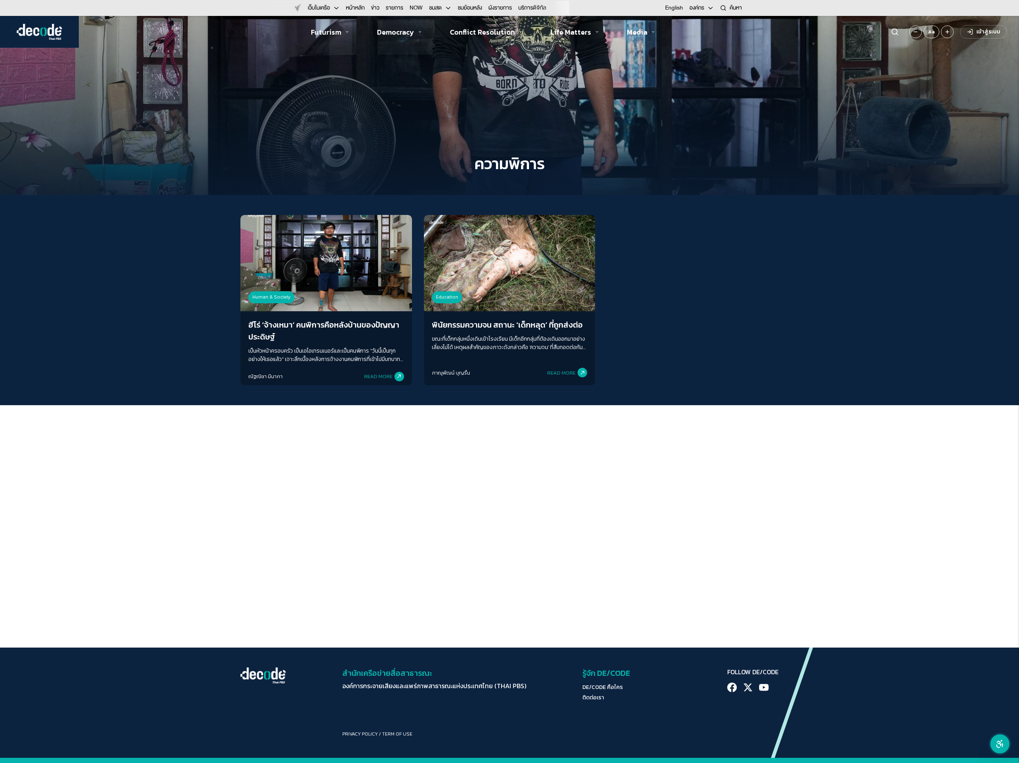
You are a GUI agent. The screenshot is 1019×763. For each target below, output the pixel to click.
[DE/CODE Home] (39, 32)
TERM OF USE (397, 734)
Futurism (326, 32)
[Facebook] (732, 687)
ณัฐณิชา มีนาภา (265, 376)
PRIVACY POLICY (360, 734)
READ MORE (378, 376)
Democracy (395, 32)
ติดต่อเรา (593, 698)
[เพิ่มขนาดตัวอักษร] (947, 31)
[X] (748, 687)
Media (637, 32)
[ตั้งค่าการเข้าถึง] (999, 743)
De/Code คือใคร (602, 687)
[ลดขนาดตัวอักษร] (915, 31)
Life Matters (570, 32)
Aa (931, 31)
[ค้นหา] (895, 32)
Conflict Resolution (482, 32)
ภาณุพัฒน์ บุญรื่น (451, 373)
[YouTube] (764, 687)
